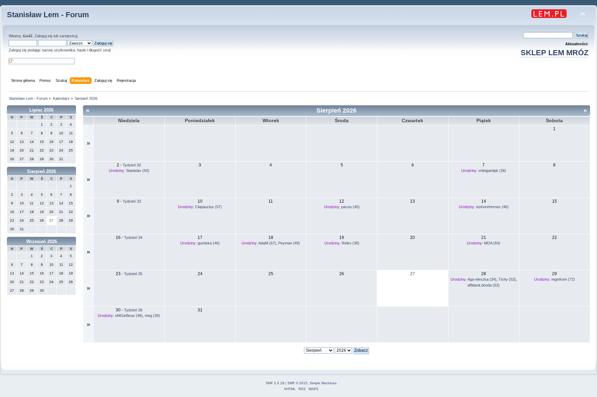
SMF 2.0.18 (275, 383)
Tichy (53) (507, 279)
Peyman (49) (289, 243)
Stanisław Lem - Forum (48, 14)
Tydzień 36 (133, 310)
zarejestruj (68, 36)
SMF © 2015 (297, 383)
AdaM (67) (267, 243)
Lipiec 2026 (41, 110)
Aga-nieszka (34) (481, 279)
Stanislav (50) (137, 170)
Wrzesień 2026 (41, 241)
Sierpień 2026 (41, 171)
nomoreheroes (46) (492, 207)
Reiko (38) (350, 243)
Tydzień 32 (132, 165)
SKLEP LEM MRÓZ (554, 52)
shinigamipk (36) (492, 170)
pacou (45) (350, 207)
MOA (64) (492, 243)
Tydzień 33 (132, 201)
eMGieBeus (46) (129, 315)
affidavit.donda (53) (483, 285)
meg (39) (152, 315)
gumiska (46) (209, 243)
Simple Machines (323, 383)
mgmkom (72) (563, 279)
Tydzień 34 (133, 237)
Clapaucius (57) (208, 207)
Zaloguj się (44, 36)
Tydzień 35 (133, 274)
